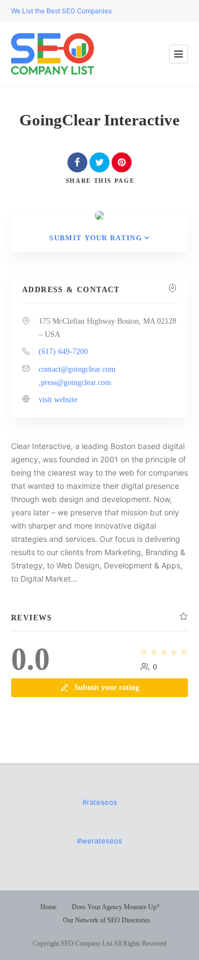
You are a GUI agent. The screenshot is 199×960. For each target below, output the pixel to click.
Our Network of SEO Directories (106, 920)
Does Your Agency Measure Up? (115, 907)
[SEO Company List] (52, 54)
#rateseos (99, 802)
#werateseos (99, 840)
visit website (58, 399)
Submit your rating (95, 238)
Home (48, 907)
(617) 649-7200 (63, 351)
